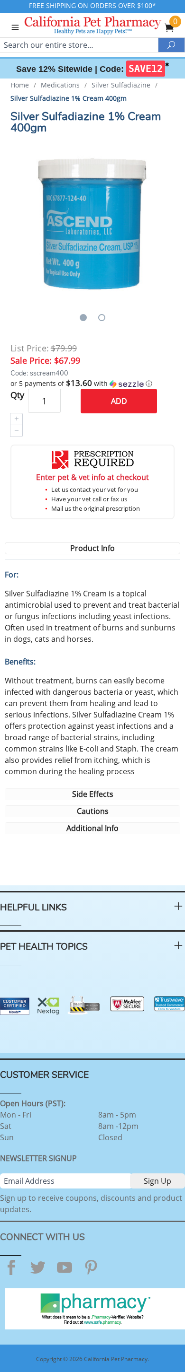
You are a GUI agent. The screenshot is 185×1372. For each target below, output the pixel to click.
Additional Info (92, 828)
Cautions (93, 811)
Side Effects (92, 794)
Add (119, 401)
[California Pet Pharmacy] (106, 26)
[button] (92, 383)
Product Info (92, 548)
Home (19, 84)
